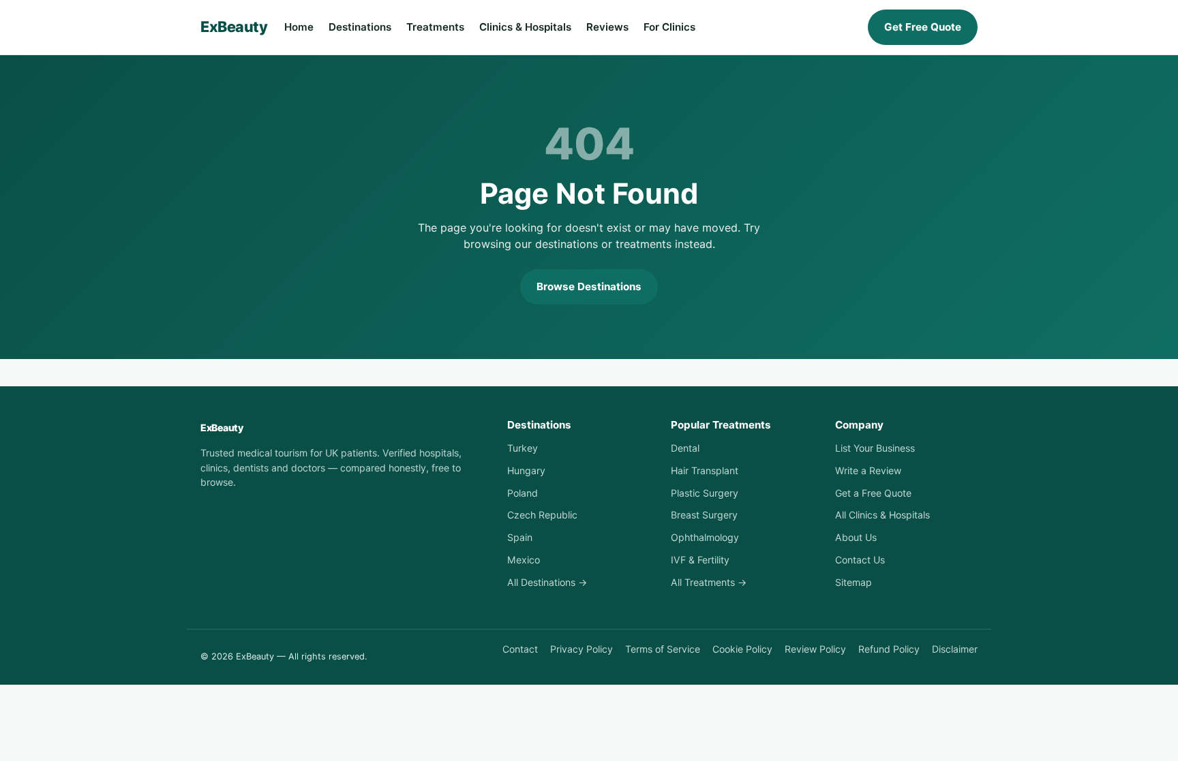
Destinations (360, 26)
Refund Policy (889, 649)
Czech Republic (542, 515)
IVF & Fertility (700, 559)
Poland (522, 493)
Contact (520, 649)
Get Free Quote (922, 26)
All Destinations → (547, 582)
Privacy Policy (581, 649)
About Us (856, 537)
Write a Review (868, 470)
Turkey (522, 448)
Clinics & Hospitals (525, 26)
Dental (685, 448)
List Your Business (875, 448)
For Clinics (669, 26)
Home (299, 26)
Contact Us (860, 559)
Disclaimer (955, 649)
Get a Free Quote (873, 493)
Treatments (435, 26)
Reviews (607, 26)
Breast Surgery (704, 515)
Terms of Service (662, 649)
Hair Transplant (704, 470)
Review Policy (815, 649)
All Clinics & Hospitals (882, 515)
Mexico (523, 559)
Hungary (526, 470)
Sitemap (853, 582)
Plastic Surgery (704, 493)
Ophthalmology (705, 537)
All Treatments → (708, 582)
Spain (519, 537)
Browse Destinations (589, 286)
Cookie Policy (742, 649)
